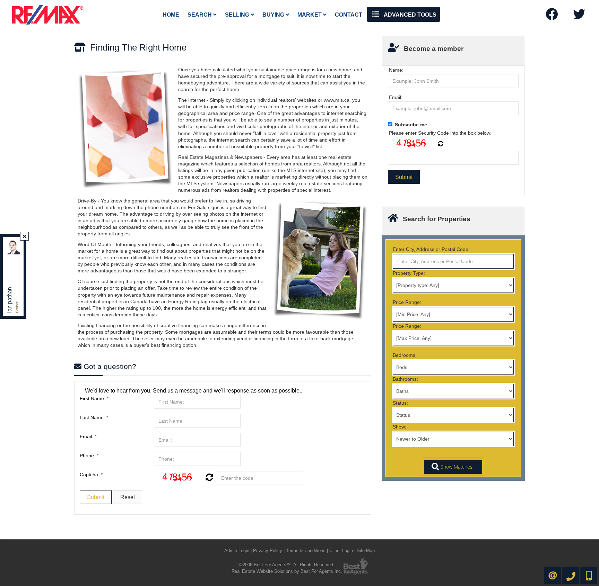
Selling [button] (238, 15)
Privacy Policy (267, 550)
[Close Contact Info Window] (24, 236)
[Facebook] (551, 16)
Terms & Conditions (305, 550)
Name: (396, 70)
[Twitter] (579, 16)
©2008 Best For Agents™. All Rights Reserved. (287, 564)
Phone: (89, 455)
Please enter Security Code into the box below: (440, 133)
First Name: (94, 398)
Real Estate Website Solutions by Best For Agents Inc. (287, 571)
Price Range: (407, 302)
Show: (399, 427)
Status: (400, 403)
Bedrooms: (405, 355)
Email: (88, 436)
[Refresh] (208, 478)
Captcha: (91, 474)
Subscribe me (411, 124)
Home (171, 15)
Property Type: (409, 273)
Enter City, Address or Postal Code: (431, 249)
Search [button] (200, 15)
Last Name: (94, 417)
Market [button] (310, 15)
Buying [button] (274, 15)
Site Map (366, 550)
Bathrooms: (405, 379)
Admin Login (236, 550)
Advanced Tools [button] (409, 15)
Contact (348, 15)
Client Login (341, 550)
